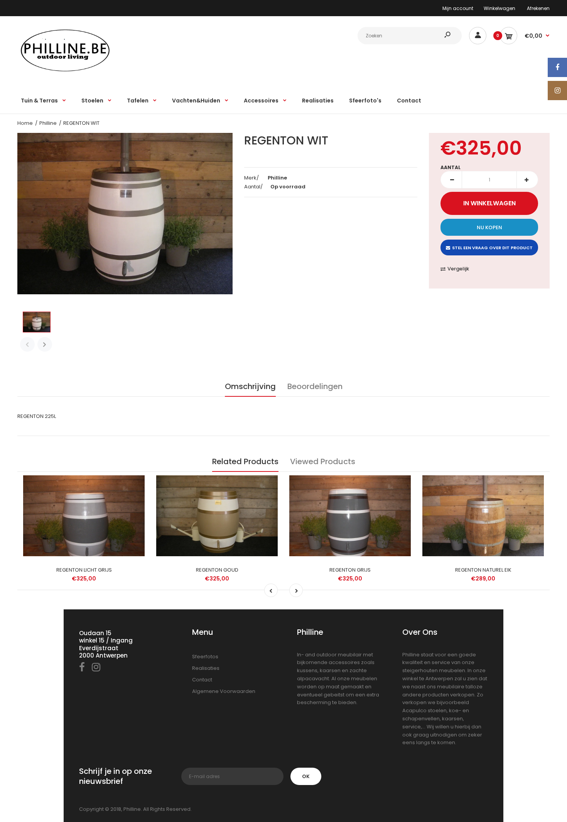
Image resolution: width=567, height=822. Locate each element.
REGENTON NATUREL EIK (483, 570)
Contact (202, 679)
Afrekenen (538, 8)
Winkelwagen (499, 8)
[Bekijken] (135, 516)
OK (306, 776)
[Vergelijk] (135, 485)
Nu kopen (489, 227)
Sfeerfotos (205, 656)
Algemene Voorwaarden (223, 691)
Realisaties (205, 668)
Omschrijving (250, 386)
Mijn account (457, 8)
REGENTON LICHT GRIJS (84, 570)
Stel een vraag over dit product (492, 248)
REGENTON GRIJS (350, 570)
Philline (48, 123)
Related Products (245, 461)
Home (25, 123)
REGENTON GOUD (217, 570)
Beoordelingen (315, 386)
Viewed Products (322, 461)
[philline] (65, 71)
